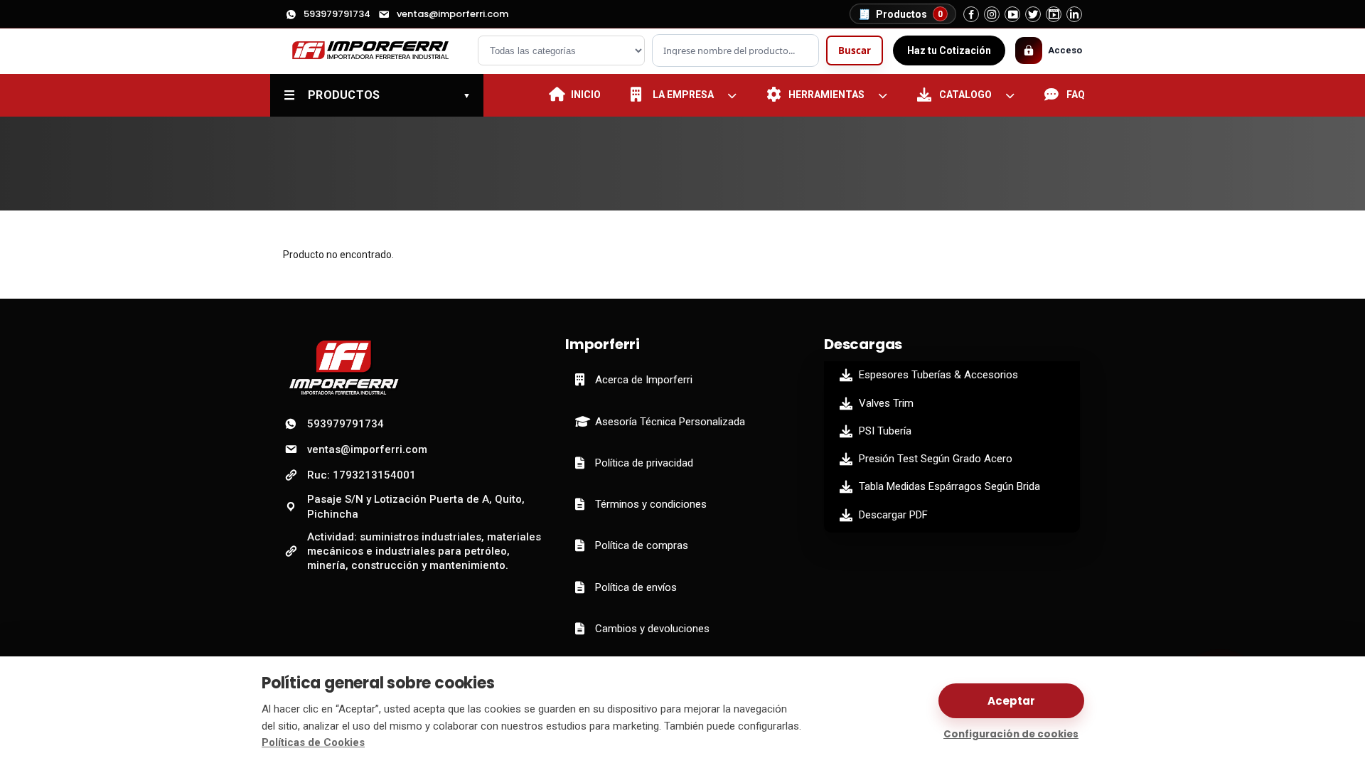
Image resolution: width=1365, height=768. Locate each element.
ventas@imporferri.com (452, 13)
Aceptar (1011, 700)
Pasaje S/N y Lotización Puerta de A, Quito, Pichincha (416, 506)
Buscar (854, 50)
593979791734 (337, 13)
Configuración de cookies (1010, 734)
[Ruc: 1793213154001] (375, 51)
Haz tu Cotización (949, 50)
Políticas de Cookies (313, 742)
